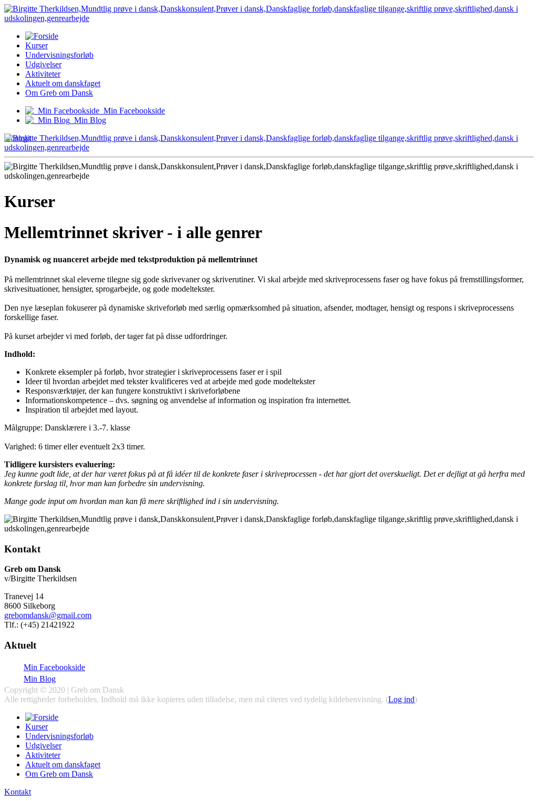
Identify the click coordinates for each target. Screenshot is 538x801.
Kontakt (17, 791)
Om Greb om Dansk (59, 92)
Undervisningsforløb (59, 54)
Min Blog (40, 678)
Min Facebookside (54, 667)
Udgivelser (43, 64)
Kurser (36, 45)
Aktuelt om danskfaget (62, 83)
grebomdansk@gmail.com (47, 615)
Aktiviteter (42, 73)
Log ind (401, 699)
